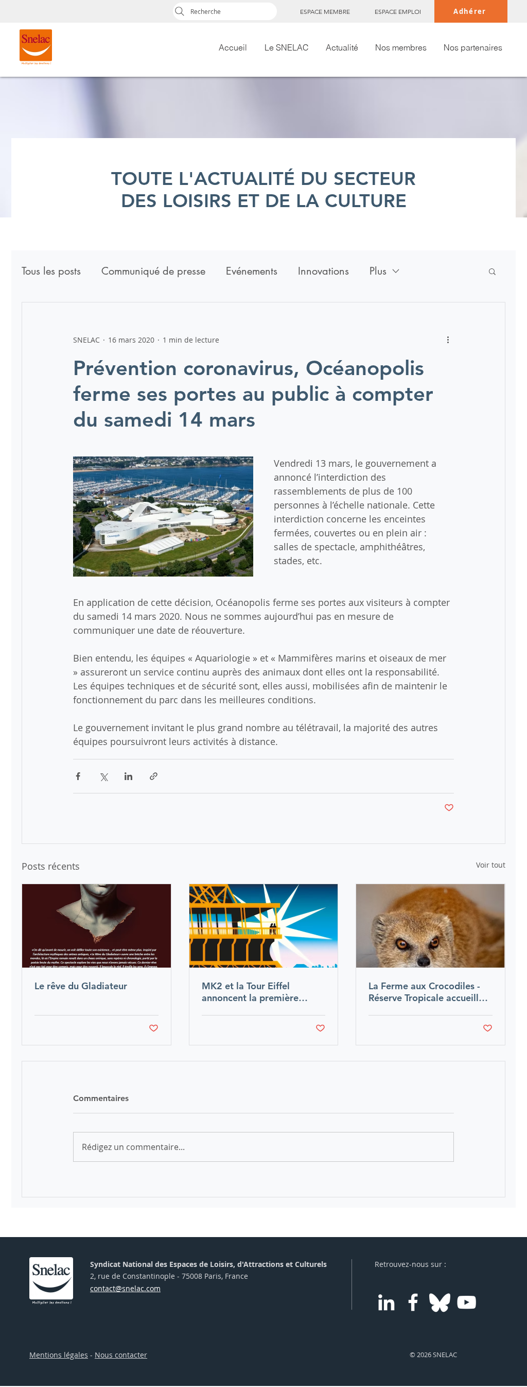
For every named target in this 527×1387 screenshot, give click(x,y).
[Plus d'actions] (448, 339)
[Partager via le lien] (154, 776)
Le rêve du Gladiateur (80, 986)
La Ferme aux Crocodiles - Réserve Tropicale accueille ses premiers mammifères (426, 992)
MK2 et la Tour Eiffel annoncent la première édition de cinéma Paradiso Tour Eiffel (260, 992)
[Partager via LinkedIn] (128, 776)
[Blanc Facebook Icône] (413, 1302)
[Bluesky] (439, 1302)
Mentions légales (58, 1355)
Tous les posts (51, 271)
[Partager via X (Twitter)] (103, 776)
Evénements (251, 271)
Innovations (323, 271)
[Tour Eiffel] (263, 926)
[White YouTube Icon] (466, 1302)
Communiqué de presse (153, 271)
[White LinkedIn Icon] (386, 1302)
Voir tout (490, 865)
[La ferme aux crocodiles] (430, 926)
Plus (378, 271)
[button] (492, 271)
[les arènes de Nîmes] (96, 926)
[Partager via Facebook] (78, 776)
